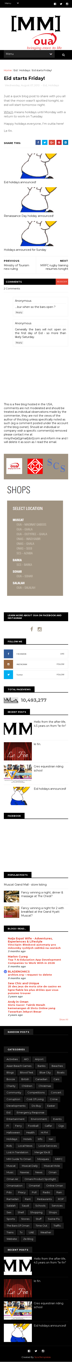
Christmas (45, 1085)
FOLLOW (60, 664)
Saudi (25, 1205)
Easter (51, 1105)
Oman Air (12, 1179)
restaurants (44, 1199)
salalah (11, 1205)
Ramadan (13, 1199)
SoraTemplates (42, 1357)
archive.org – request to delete (30, 974)
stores (25, 1218)
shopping (36, 1212)
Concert (56, 1092)
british (25, 1079)
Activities (12, 1059)
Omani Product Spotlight (40, 1179)
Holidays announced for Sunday (25, 250)
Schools (40, 1205)
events (57, 1119)
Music (10, 1172)
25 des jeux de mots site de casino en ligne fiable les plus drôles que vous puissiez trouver (34, 990)
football (33, 1125)
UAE (31, 1232)
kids (9, 1145)
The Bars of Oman (18, 1225)
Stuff (38, 1218)
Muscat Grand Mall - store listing (25, 884)
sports (11, 1218)
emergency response (30, 1112)
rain (59, 1192)
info (40, 1139)
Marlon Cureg (18, 956)
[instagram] (67, 4)
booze (11, 1079)
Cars (56, 1079)
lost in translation (17, 1152)
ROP (61, 1199)
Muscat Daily (30, 1165)
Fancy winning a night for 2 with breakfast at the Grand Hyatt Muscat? (42, 911)
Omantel (34, 1185)
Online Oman (54, 1185)
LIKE (62, 654)
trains (10, 1232)
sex (9, 1212)
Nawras (24, 1172)
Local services (48, 1145)
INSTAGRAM (22, 664)
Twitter (20, 675)
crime (54, 1099)
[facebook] (55, 4)
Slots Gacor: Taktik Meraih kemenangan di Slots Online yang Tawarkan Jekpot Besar (31, 1008)
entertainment (16, 1119)
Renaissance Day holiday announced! (29, 216)
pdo (9, 1192)
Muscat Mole (52, 1165)
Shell (21, 1212)
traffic (57, 1225)
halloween (13, 1132)
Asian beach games (19, 1065)
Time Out (41, 1225)
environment (39, 1119)
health (30, 1132)
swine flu (54, 1218)
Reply (19, 312)
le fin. (37, 744)
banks (41, 1065)
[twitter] (61, 4)
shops (53, 1212)
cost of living (35, 1099)
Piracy (22, 1192)
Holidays (24, 70)
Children (27, 1085)
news (38, 1172)
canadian (41, 1079)
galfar (48, 1125)
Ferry (18, 1125)
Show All (63, 1019)
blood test (26, 1072)
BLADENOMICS (19, 971)
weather (45, 1232)
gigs (61, 1125)
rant (28, 1199)
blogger (62, 281)
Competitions (36, 1092)
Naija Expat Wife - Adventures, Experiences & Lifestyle (30, 940)
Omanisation (14, 1185)
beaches (57, 1065)
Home (8, 70)
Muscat (11, 1165)
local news (25, 1145)
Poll (34, 1192)
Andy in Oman (18, 1002)
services (57, 1205)
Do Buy (36, 1105)
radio (46, 1192)
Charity (11, 1085)
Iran (51, 1139)
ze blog (28, 1238)
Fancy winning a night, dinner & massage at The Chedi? (42, 894)
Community (14, 1092)
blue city (45, 1072)
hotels (27, 1139)
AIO (26, 1059)
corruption (13, 1099)
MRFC (59, 1159)
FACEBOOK (21, 654)
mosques (43, 1159)
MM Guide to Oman (19, 1159)
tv (21, 1232)
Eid (15, 70)
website (12, 1238)
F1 (8, 1125)
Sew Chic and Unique (23, 983)
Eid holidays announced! (20, 182)
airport (39, 1059)
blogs (10, 1072)
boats (60, 1072)
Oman (52, 1172)
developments (16, 1105)
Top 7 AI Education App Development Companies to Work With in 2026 (34, 961)
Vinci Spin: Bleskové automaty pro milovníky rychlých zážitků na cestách (34, 946)
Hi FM (44, 1132)
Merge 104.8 (42, 1152)
